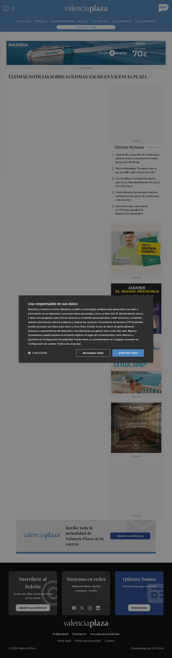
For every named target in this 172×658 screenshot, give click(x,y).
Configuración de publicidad (58, 339)
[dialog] (86, 329)
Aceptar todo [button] (128, 352)
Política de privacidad (69, 343)
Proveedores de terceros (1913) (116, 322)
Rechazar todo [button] (93, 352)
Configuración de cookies (42, 343)
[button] (37, 353)
